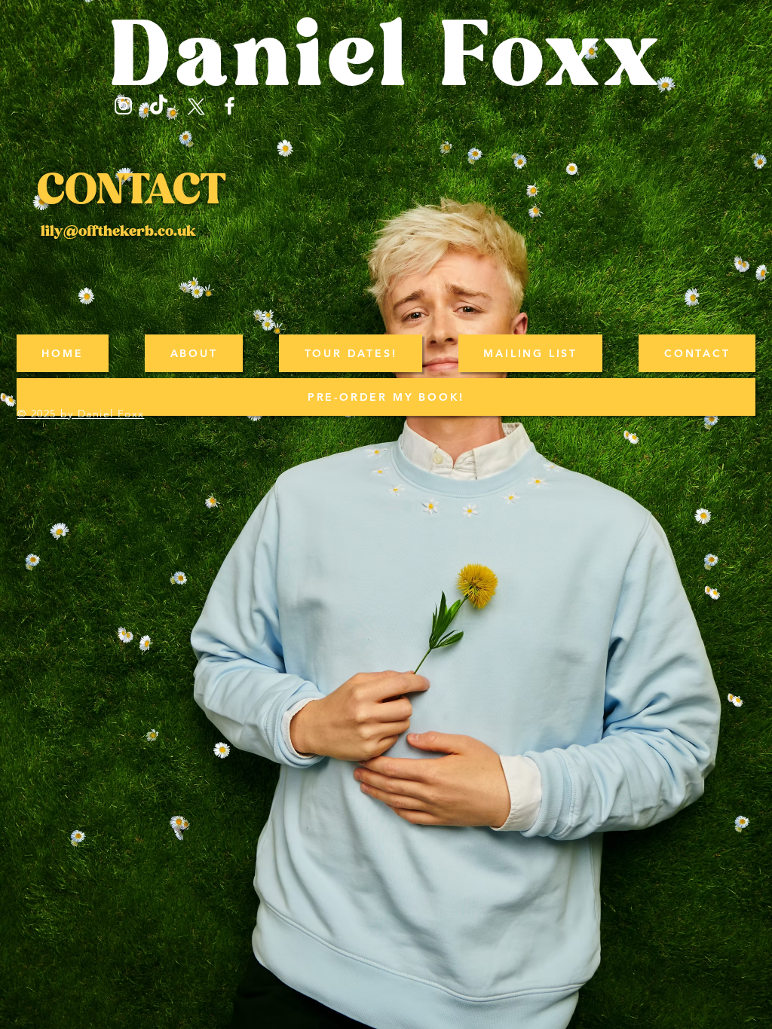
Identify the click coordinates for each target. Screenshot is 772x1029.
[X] (194, 106)
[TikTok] (158, 106)
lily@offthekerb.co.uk (118, 232)
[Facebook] (229, 106)
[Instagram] (123, 106)
